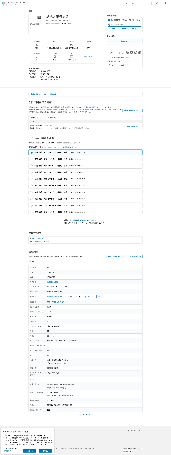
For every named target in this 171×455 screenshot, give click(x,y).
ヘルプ (157, 5)
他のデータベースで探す (118, 65)
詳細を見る (88, 56)
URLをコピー (120, 53)
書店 (45, 94)
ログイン (165, 5)
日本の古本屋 (36, 238)
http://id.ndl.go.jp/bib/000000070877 (61, 395)
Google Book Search (39, 241)
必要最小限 (29, 451)
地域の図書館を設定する (132, 111)
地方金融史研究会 (53, 296)
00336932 (89, 296)
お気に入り (112, 53)
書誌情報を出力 (115, 61)
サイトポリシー (89, 448)
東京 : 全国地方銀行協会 (55, 302)
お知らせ (63, 448)
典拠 (99, 297)
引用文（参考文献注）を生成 (120, 58)
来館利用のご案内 (68, 147)
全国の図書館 (35, 94)
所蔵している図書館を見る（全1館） (125, 28)
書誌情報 (53, 94)
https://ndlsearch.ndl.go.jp (57, 387)
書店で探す (125, 41)
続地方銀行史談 (52, 282)
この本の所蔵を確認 (132, 126)
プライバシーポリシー (75, 448)
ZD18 (49, 355)
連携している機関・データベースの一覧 (96, 107)
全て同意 (45, 451)
